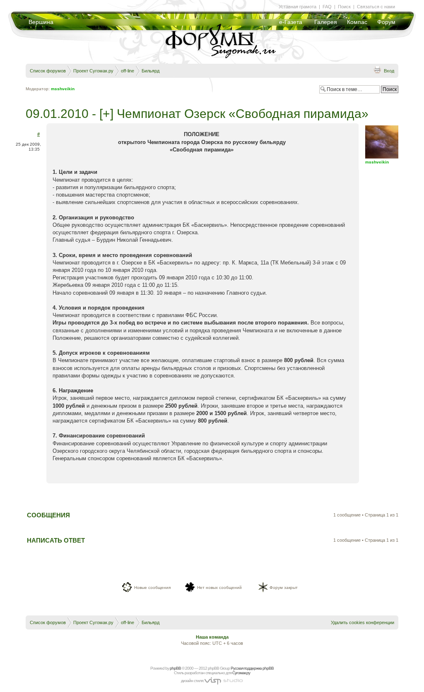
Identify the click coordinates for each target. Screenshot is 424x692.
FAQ (327, 6)
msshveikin (63, 88)
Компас (357, 22)
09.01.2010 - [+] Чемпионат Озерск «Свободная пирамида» (197, 113)
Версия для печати (377, 69)
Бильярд (150, 70)
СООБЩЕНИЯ (48, 515)
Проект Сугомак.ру (93, 70)
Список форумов (48, 70)
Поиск (344, 6)
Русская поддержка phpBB (252, 668)
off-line (127, 70)
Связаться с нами (376, 6)
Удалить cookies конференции (362, 622)
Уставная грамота (297, 6)
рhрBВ (175, 668)
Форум (386, 22)
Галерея (325, 22)
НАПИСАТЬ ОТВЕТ (56, 540)
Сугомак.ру (241, 672)
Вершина (41, 22)
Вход (389, 70)
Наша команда (212, 636)
